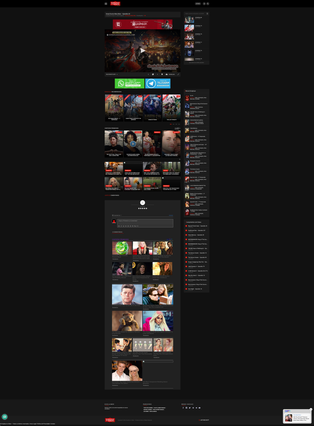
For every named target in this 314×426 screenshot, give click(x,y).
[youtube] (199, 408)
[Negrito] (119, 226)
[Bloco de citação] (133, 226)
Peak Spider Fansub (158, 409)
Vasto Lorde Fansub (159, 407)
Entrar (198, 3)
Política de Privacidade (43, 424)
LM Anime (146, 411)
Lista (153, 74)
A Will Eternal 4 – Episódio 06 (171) (198, 271)
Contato (53, 424)
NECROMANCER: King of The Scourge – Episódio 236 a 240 (198, 244)
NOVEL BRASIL (153, 411)
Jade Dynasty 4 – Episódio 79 (196, 266)
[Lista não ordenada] (130, 226)
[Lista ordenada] (128, 226)
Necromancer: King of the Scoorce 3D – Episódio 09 (198, 280)
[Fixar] (126, 226)
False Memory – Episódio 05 (196, 235)
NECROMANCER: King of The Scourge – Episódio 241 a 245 (198, 239)
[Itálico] (121, 226)
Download (170, 74)
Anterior (148, 74)
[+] (137, 226)
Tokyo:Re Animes (148, 407)
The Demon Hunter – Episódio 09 (197, 257)
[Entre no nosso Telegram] (157, 84)
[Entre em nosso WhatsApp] (129, 84)
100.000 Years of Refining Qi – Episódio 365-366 (198, 248)
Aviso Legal (33, 424)
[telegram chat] (196, 408)
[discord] (186, 408)
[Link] (135, 226)
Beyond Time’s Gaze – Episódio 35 (197, 226)
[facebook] (183, 408)
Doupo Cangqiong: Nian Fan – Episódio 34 (198, 262)
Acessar (171, 215)
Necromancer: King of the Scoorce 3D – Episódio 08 (198, 284)
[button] (170, 124)
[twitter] (190, 408)
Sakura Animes (148, 409)
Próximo (157, 74)
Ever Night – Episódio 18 (195, 289)
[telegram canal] (193, 408)
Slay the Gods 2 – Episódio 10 (196, 275)
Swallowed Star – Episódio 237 (196, 230)
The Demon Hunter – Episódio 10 (197, 253)
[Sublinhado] (123, 226)
